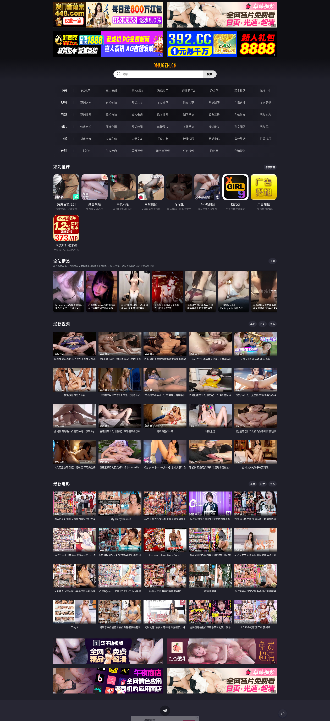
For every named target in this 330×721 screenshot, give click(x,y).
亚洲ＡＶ (85, 103)
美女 (252, 324)
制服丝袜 (188, 115)
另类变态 (265, 115)
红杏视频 (188, 151)
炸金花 (214, 90)
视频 (63, 102)
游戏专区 (162, 90)
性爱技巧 (265, 139)
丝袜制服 (214, 103)
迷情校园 (188, 139)
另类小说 (214, 139)
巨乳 (262, 324)
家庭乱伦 (111, 139)
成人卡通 (137, 115)
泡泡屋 (214, 151)
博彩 (63, 90)
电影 (63, 114)
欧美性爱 (162, 115)
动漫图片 (162, 127)
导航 (63, 150)
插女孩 (86, 151)
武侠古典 (162, 139)
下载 (272, 261)
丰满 (252, 483)
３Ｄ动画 (162, 103)
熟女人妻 (188, 103)
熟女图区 (239, 127)
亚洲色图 (111, 127)
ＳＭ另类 (265, 103)
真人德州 (111, 90)
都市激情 (85, 139)
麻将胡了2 (188, 90)
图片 (63, 126)
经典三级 (214, 115)
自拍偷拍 (111, 103)
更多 (272, 324)
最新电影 (61, 484)
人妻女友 (137, 139)
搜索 (209, 74)
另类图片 (265, 127)
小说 (63, 138)
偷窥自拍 (85, 127)
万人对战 (137, 90)
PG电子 (85, 90)
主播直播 (239, 103)
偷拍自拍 (111, 115)
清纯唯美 (214, 127)
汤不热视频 (163, 151)
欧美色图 (137, 127)
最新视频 (61, 324)
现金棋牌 (239, 90)
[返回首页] (282, 713)
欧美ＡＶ (137, 103)
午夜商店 (111, 151)
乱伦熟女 (239, 115)
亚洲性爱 (85, 115)
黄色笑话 (239, 139)
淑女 (262, 483)
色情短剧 (239, 151)
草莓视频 (137, 151)
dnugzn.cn (165, 65)
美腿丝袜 (188, 127)
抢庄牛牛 (265, 90)
